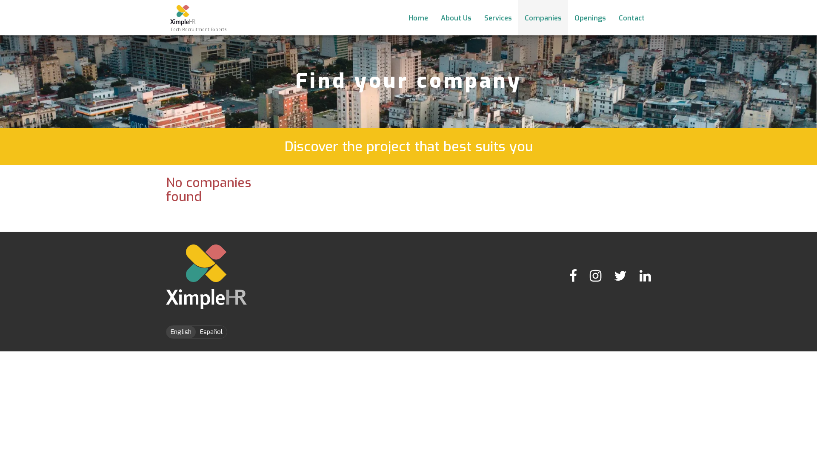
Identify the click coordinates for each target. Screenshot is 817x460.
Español (211, 332)
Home (418, 18)
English (181, 332)
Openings (590, 18)
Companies (543, 18)
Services (498, 18)
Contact (632, 18)
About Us (456, 18)
